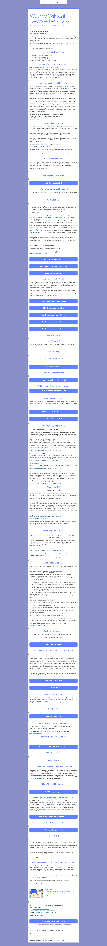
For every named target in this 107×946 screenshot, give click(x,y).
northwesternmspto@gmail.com (67, 480)
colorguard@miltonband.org (36, 778)
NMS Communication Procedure (53, 412)
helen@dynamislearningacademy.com (38, 625)
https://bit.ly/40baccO (68, 618)
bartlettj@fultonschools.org (46, 809)
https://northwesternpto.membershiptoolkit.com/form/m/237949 (45, 483)
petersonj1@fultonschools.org (36, 45)
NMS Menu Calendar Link (53, 183)
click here (36, 118)
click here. (67, 88)
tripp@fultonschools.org (62, 252)
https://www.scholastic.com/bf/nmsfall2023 (40, 232)
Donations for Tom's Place (53, 680)
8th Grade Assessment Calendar (53, 329)
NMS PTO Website (53, 687)
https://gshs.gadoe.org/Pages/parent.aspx (39, 146)
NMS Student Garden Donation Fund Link (53, 816)
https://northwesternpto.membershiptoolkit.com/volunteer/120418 (45, 450)
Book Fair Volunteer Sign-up (53, 259)
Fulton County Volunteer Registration (53, 266)
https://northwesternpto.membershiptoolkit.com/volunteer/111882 (45, 703)
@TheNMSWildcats (38, 915)
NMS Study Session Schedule (53, 308)
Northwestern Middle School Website (53, 301)
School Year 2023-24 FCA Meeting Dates (53, 747)
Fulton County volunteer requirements (49, 217)
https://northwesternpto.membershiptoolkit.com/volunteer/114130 (45, 468)
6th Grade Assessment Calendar (53, 315)
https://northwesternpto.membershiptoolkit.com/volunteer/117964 (45, 460)
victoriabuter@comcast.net (43, 458)
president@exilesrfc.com (58, 858)
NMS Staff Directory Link (53, 419)
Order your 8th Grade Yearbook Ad (53, 380)
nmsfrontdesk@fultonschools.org (41, 909)
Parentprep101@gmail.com (35, 525)
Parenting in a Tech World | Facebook (38, 884)
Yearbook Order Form (53, 367)
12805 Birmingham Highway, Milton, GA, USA (45, 912)
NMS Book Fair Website (53, 273)
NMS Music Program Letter (53, 830)
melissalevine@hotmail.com (40, 253)
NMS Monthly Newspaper (53, 792)
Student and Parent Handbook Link (53, 391)
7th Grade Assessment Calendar (53, 322)
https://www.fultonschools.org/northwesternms (45, 910)
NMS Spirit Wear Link (53, 716)
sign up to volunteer (58, 216)
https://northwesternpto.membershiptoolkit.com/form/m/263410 (45, 550)
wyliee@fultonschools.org (35, 733)
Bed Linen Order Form (53, 644)
